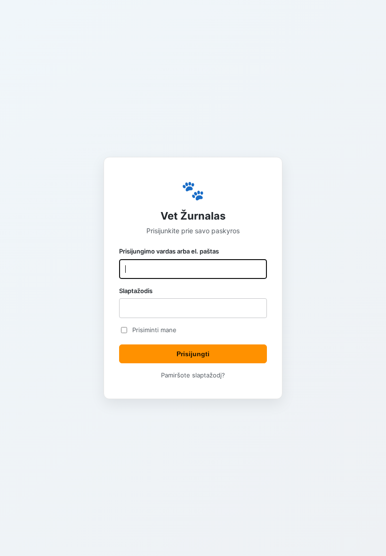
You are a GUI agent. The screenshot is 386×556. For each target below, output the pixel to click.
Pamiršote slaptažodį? (193, 375)
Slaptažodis (136, 290)
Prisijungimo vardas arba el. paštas (169, 251)
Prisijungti (193, 354)
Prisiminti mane (154, 330)
